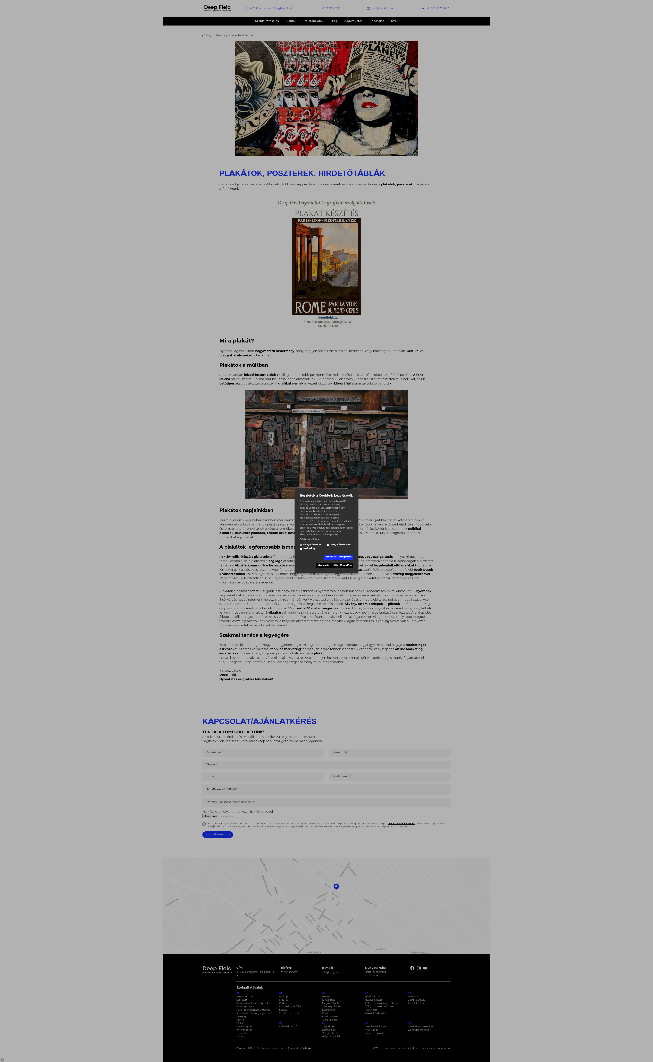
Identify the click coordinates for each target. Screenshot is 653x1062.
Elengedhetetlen (312, 545)
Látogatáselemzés (340, 545)
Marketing (309, 549)
